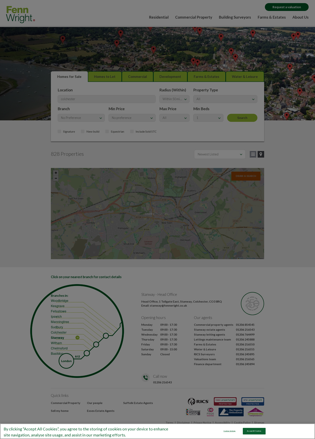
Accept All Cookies (254, 431)
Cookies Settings (229, 431)
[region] (157, 431)
